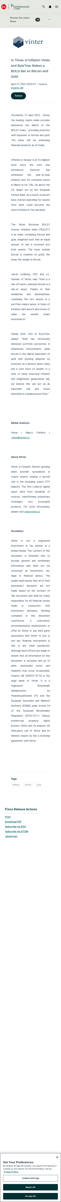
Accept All (30, 1196)
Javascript (11, 836)
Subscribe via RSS (15, 826)
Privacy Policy (11, 1172)
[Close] (57, 1157)
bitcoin (28, 785)
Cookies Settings (30, 1178)
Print (8, 816)
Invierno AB (17, 87)
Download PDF (13, 821)
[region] (30, 1177)
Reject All (30, 1187)
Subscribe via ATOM (16, 831)
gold (39, 785)
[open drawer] (56, 7)
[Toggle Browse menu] (49, 19)
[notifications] (50, 7)
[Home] (15, 6)
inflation (16, 785)
